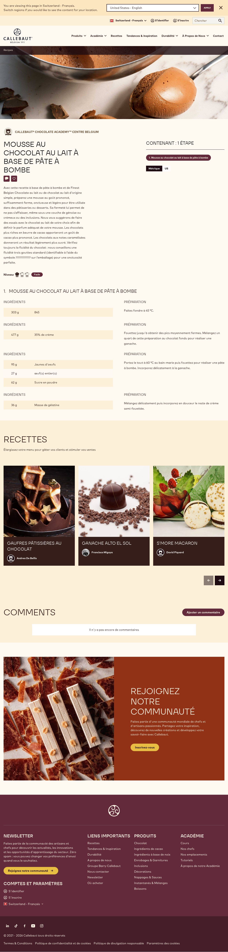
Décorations (142, 871)
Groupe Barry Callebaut (104, 866)
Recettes (116, 36)
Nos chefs (187, 849)
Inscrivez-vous (145, 747)
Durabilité (94, 854)
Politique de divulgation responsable (119, 943)
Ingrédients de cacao (148, 849)
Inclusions (141, 866)
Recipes (8, 50)
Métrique (154, 168)
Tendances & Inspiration (141, 36)
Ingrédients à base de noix (152, 854)
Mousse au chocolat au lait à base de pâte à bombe (179, 157)
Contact (218, 36)
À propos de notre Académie (200, 866)
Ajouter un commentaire (203, 612)
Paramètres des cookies (163, 943)
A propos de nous (99, 860)
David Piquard (175, 552)
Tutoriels (187, 860)
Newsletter (95, 877)
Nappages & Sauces (148, 877)
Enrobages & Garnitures (151, 860)
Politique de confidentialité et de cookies (63, 943)
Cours (185, 843)
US (166, 168)
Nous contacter (98, 871)
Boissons (140, 888)
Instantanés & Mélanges (151, 883)
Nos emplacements (194, 854)
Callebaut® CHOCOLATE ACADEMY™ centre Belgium (57, 132)
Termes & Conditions (18, 943)
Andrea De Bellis (27, 558)
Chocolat (140, 843)
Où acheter (95, 883)
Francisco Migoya (102, 552)
